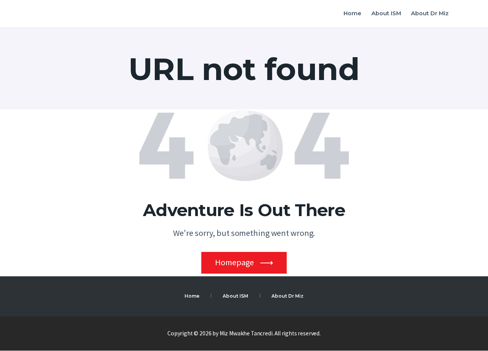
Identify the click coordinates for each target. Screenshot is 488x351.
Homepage (234, 262)
